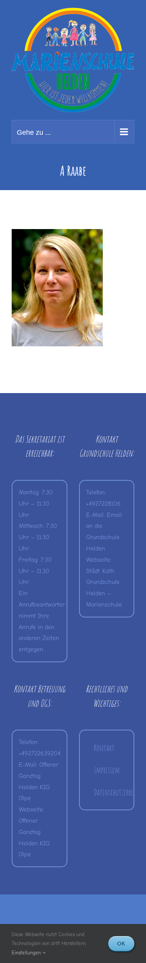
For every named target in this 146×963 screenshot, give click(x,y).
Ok (121, 943)
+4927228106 (103, 503)
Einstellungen (27, 953)
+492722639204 (40, 753)
